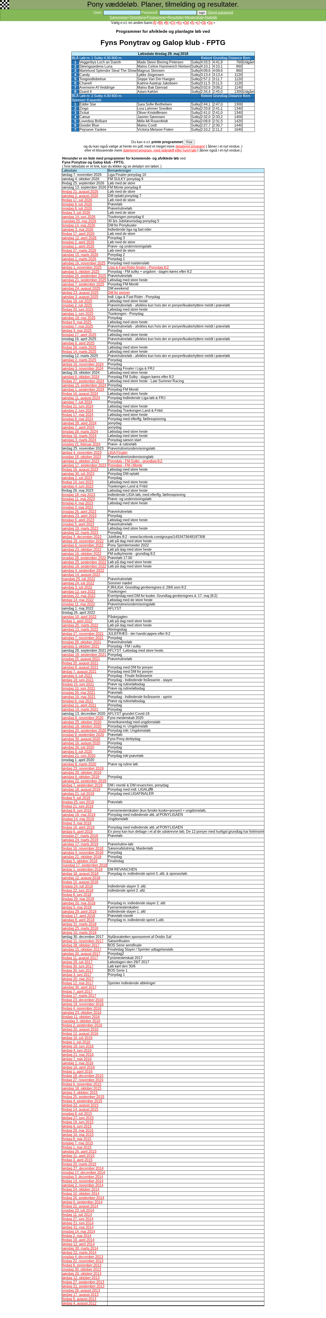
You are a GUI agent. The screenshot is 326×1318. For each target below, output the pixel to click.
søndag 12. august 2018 (81, 878)
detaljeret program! (190, 146)
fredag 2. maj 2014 (76, 1236)
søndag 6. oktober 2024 (80, 377)
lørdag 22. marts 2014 (79, 1252)
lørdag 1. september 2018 (82, 869)
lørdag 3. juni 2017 (77, 975)
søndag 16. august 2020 (81, 743)
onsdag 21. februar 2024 (81, 444)
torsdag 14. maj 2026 (78, 225)
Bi (167, 23)
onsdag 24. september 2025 (84, 276)
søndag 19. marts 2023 (80, 528)
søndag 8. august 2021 (80, 667)
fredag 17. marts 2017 (79, 996)
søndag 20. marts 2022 (80, 625)
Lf (198, 23)
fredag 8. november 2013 (81, 1265)
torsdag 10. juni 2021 (78, 688)
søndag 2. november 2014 (82, 1185)
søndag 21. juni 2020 (78, 756)
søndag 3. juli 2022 (77, 587)
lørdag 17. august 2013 (80, 1295)
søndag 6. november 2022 (82, 545)
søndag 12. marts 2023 (80, 532)
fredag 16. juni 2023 (77, 482)
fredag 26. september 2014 (83, 1198)
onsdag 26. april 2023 (79, 511)
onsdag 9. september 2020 (83, 735)
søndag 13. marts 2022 (80, 629)
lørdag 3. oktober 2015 (80, 1092)
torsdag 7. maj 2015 (77, 1143)
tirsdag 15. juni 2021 (78, 684)
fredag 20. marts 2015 (79, 1164)
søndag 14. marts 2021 (80, 709)
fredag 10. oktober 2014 (80, 1193)
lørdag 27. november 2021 (83, 634)
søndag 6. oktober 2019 (80, 777)
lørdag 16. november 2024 (83, 364)
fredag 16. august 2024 (80, 394)
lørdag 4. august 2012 (79, 1303)
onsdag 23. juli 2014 (78, 1210)
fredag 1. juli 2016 (76, 1042)
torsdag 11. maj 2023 (78, 499)
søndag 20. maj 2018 (78, 903)
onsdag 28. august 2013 (81, 1290)
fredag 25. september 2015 (83, 1097)
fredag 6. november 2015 (81, 1084)
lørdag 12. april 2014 (78, 1244)
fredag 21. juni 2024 (77, 406)
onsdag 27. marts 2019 (80, 836)
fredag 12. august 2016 (80, 1033)
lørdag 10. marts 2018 (79, 932)
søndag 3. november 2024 (82, 368)
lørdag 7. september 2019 (82, 785)
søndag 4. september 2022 (83, 570)
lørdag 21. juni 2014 (78, 1223)
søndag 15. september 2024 (84, 385)
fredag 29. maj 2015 (77, 1130)
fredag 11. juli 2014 (77, 1215)
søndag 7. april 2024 (78, 427)
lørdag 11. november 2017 (82, 941)
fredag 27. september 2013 (83, 1282)
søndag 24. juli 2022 (78, 583)
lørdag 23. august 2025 (80, 292)
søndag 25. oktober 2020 (81, 722)
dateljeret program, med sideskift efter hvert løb (159, 150)
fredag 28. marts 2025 (79, 347)
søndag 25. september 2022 (84, 562)
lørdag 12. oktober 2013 (81, 1278)
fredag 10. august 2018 (80, 882)
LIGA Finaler (118, 452)
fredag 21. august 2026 (80, 191)
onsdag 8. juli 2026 (77, 208)
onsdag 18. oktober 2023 (81, 457)
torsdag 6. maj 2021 (77, 701)
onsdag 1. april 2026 (78, 246)
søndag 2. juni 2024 (77, 410)
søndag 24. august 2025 (81, 288)
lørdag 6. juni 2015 (77, 1126)
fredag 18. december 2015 (82, 1076)
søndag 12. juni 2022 (78, 591)
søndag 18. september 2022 (84, 566)
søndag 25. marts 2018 (80, 928)
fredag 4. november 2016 (81, 1008)
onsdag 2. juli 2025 (77, 305)
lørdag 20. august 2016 (80, 1029)
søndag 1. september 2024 (83, 389)
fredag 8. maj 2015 (76, 1139)
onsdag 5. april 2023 (78, 524)
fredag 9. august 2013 (79, 1299)
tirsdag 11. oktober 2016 (81, 1017)
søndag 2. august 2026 (80, 196)
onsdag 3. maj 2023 (77, 507)
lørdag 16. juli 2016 (77, 1038)
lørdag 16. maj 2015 (78, 1135)
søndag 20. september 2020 (84, 730)
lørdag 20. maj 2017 (78, 979)
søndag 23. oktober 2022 (81, 549)
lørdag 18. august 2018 (80, 873)
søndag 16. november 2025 (83, 263)
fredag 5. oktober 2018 (79, 861)
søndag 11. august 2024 (81, 398)
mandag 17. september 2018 (84, 865)
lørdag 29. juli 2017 (77, 962)
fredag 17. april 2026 (78, 234)
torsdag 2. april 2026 (78, 242)
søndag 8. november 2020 (82, 718)
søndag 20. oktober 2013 (81, 1273)
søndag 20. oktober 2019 (81, 772)
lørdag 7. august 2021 (79, 671)
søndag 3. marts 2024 (79, 440)
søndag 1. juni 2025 (77, 314)
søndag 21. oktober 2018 (81, 857)
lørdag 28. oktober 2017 (81, 945)
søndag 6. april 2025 (78, 343)
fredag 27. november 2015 (82, 1080)
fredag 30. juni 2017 (77, 966)
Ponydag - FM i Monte (125, 465)
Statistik (211, 17)
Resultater (176, 17)
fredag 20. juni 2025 (77, 309)
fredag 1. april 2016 (77, 1071)
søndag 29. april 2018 (79, 911)
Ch (173, 23)
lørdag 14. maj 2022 (78, 600)
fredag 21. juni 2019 (77, 806)
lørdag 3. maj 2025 (77, 330)
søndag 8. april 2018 (78, 920)
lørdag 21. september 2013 (83, 1286)
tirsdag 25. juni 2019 (78, 802)
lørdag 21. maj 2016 (78, 1055)
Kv (180, 23)
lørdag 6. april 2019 (77, 831)
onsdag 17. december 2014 (83, 1172)
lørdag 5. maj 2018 (77, 907)
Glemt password (220, 12)
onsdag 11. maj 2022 (78, 604)
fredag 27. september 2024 (83, 381)
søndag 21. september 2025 (84, 280)
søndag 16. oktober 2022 (81, 554)
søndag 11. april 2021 (79, 705)
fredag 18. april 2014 (78, 1240)
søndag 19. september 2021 (84, 655)
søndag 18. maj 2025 (78, 318)
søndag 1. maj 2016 (77, 1063)
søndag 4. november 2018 (82, 852)
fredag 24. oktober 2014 (80, 1189)
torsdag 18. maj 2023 (78, 495)
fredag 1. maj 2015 (76, 1147)
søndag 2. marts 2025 (79, 360)
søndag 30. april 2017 (79, 987)
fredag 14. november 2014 (82, 1181)
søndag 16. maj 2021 (78, 697)
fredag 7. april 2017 (77, 991)
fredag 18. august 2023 (80, 469)
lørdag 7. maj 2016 (77, 1059)
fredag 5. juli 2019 (76, 798)
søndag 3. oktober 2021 (80, 646)
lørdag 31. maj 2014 (78, 1227)
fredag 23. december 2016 (82, 1000)
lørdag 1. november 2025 (82, 267)
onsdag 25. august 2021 (81, 659)
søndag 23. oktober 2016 (81, 1012)
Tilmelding (137, 17)
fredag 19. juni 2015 (77, 1122)
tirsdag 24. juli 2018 (77, 886)
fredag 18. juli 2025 (77, 301)
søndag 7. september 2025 (83, 284)
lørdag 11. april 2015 (78, 1156)
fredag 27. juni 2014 (77, 1219)
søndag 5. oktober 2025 (80, 271)
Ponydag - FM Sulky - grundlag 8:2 (135, 461)
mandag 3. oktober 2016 (81, 1021)
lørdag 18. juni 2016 (78, 1046)
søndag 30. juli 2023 (78, 474)
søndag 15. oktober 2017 (81, 949)
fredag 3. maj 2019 (76, 823)
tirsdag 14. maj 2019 (78, 819)
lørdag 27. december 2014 (83, 1168)
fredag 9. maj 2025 (76, 322)
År (192, 23)
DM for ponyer (119, 292)
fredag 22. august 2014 (80, 1206)
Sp (210, 23)
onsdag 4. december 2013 (82, 1257)
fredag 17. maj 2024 (77, 415)
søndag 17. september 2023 (84, 465)
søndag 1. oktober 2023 (80, 461)
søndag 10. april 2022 (79, 617)
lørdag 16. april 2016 (78, 1067)
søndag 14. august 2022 (81, 575)
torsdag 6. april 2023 (78, 520)
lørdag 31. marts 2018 (79, 924)
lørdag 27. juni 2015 (78, 1118)
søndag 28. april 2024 (79, 423)
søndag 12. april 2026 (79, 238)
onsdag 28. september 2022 (84, 558)
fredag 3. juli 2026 (76, 212)
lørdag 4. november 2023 (82, 452)
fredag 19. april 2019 (78, 827)
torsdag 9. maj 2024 (77, 419)
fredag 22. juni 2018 (77, 890)
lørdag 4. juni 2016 (77, 1050)
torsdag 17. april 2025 (79, 335)
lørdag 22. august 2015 (80, 1105)
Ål (154, 23)
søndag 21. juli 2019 (78, 793)
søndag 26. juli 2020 (78, 747)
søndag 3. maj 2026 (77, 229)
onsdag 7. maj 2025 (77, 326)
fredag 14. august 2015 (80, 1109)
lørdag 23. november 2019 (83, 768)
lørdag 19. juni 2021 (78, 680)
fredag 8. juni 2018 (76, 895)
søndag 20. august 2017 (81, 953)
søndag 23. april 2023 (79, 516)
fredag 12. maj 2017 (77, 983)
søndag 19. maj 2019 (78, 815)
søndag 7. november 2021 (82, 638)
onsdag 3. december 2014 (82, 1177)
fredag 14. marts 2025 (79, 351)
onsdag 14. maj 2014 (78, 1231)
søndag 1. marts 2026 (79, 259)
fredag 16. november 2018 (82, 848)
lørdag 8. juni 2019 (77, 810)
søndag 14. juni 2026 (78, 217)
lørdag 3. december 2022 (82, 537)
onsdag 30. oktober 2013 (81, 1269)
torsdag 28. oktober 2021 (81, 642)
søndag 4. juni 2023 (77, 486)
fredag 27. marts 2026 (79, 250)
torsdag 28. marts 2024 (80, 431)
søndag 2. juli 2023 (77, 478)
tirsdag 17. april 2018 (78, 916)
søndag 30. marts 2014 (80, 1248)
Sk (204, 23)
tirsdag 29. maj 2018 (78, 899)
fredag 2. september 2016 (82, 1025)
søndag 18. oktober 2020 (81, 726)
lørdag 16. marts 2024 (79, 436)
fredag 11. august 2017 (80, 958)
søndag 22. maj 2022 (78, 596)
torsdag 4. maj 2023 (77, 503)
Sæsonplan (119, 17)
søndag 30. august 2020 (81, 739)
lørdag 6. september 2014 (82, 1202)
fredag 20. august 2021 (80, 663)
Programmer (156, 17)
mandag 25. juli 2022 (78, 579)
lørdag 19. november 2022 (83, 541)
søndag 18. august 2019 (81, 789)
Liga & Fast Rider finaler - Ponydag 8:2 (138, 267)
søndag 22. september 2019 (84, 781)
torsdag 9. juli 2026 (77, 204)
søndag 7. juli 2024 (77, 402)
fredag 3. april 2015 (77, 1160)
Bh (161, 23)
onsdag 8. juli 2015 (77, 1113)
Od (186, 23)
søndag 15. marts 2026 (80, 255)
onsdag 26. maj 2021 (78, 692)
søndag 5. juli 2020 (77, 751)
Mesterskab (194, 17)
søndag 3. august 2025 (80, 297)
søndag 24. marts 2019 (80, 840)
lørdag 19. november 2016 (83, 1004)
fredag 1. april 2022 (77, 621)
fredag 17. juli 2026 (77, 200)
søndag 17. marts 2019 (80, 844)
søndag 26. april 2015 (79, 1151)
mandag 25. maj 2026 (79, 221)
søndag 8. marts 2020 (79, 764)
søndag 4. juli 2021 (77, 676)
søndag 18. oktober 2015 (81, 1088)
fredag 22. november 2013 (82, 1261)
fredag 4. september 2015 (82, 1101)
